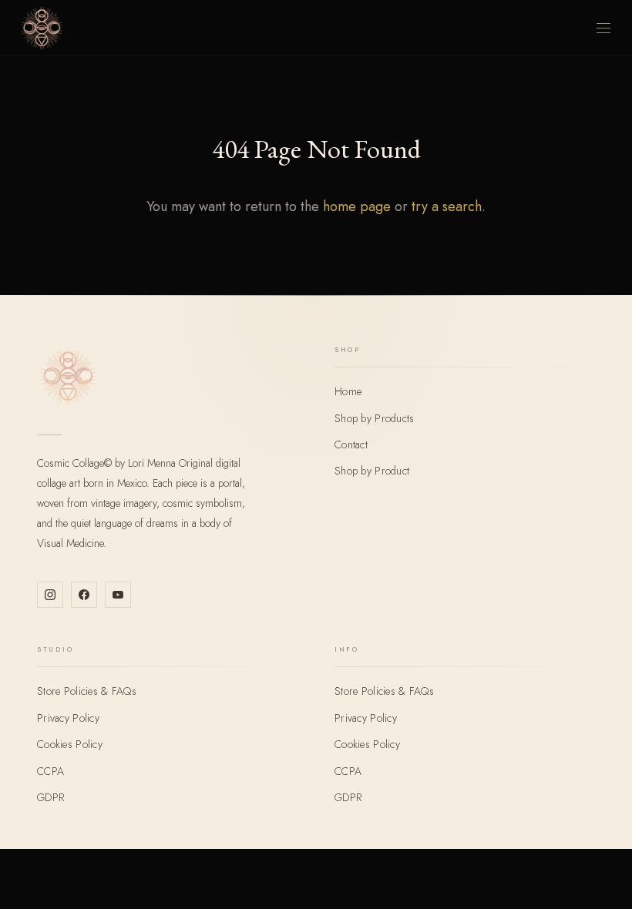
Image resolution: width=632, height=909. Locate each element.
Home (347, 391)
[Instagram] (50, 595)
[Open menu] (603, 28)
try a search (447, 206)
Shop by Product (371, 470)
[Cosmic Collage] (41, 28)
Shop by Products (374, 418)
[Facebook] (84, 595)
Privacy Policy (68, 718)
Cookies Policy (70, 744)
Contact (351, 444)
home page (357, 206)
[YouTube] (118, 595)
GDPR (50, 797)
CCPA (50, 771)
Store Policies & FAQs (86, 691)
